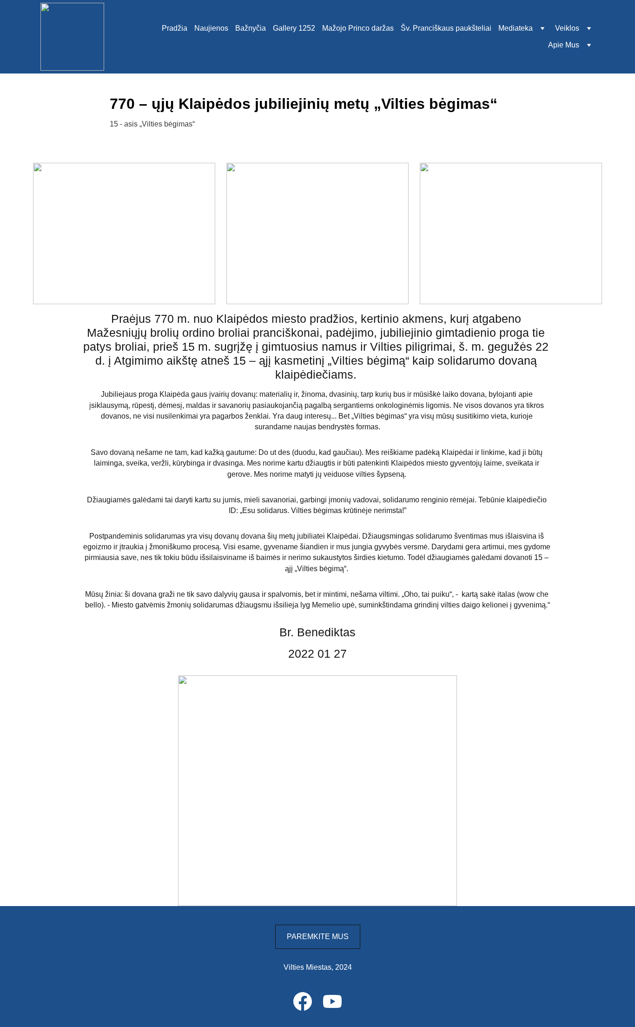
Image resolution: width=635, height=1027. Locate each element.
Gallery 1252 (294, 28)
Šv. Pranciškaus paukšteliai (446, 28)
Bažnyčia (250, 28)
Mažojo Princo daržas (358, 28)
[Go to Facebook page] (302, 1001)
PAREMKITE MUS (318, 936)
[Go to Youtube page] (332, 1001)
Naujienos (211, 28)
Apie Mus (563, 45)
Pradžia (174, 28)
